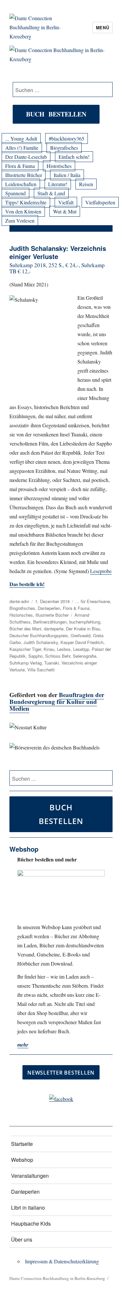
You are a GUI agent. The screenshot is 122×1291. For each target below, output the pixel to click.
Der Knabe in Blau (83, 628)
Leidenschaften (20, 184)
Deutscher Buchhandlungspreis (38, 635)
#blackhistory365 (66, 138)
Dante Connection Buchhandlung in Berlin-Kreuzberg (57, 1278)
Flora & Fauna (20, 165)
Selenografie (84, 656)
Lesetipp (81, 649)
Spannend (15, 193)
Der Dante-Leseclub (26, 156)
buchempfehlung (84, 622)
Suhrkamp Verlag (25, 663)
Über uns (21, 1239)
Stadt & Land (51, 193)
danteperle (53, 628)
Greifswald (80, 635)
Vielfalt (66, 202)
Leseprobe (101, 571)
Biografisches (64, 147)
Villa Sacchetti (41, 669)
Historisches (59, 165)
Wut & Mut (64, 211)
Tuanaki (51, 663)
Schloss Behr (57, 656)
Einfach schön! (74, 156)
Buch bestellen (56, 114)
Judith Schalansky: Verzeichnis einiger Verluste (57, 252)
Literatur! (57, 184)
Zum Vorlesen (19, 220)
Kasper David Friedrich (82, 642)
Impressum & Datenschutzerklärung (62, 1261)
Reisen (86, 184)
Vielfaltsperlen (100, 202)
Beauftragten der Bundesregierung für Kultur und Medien (56, 701)
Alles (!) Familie (21, 147)
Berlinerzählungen (50, 622)
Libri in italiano (28, 1207)
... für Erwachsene (92, 601)
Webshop (22, 1159)
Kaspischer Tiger (25, 649)
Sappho (35, 656)
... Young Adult (21, 138)
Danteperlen (49, 608)
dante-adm (19, 601)
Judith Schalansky (40, 642)
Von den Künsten (23, 211)
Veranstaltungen (30, 1175)
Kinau (49, 649)
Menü (102, 27)
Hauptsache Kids (31, 1223)
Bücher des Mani (25, 628)
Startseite (22, 1143)
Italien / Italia (67, 175)
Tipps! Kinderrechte (26, 202)
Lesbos (64, 649)
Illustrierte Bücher (23, 175)
